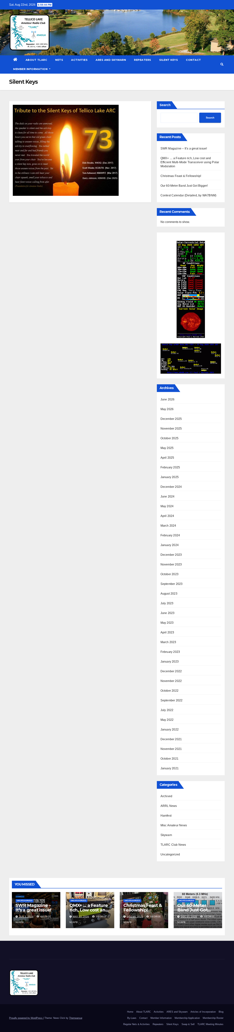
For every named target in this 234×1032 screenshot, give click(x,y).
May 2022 (167, 719)
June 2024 (168, 496)
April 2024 (167, 515)
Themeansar (75, 1018)
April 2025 (167, 457)
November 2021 (171, 748)
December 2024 (171, 486)
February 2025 (170, 467)
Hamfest (166, 815)
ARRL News (169, 805)
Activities (79, 60)
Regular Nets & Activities (136, 1024)
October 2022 (169, 690)
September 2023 (172, 583)
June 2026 (168, 399)
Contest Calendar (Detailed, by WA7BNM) (188, 195)
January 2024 (170, 545)
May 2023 (167, 622)
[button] (221, 64)
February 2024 (170, 535)
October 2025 (169, 438)
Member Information (30, 69)
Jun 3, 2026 (26, 916)
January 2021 (170, 768)
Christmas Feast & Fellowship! (181, 175)
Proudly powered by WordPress (26, 1018)
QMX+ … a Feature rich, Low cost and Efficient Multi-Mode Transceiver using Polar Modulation (190, 162)
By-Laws (131, 1018)
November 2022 (171, 681)
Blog (221, 1011)
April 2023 (167, 632)
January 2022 (170, 729)
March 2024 (168, 525)
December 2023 (171, 554)
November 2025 (171, 428)
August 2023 (169, 593)
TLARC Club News (173, 844)
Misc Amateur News (174, 825)
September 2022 (172, 700)
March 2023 (168, 642)
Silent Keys (168, 60)
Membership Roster (213, 1018)
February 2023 (170, 651)
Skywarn (166, 835)
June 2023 (168, 613)
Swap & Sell (188, 1024)
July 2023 (167, 603)
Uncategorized (170, 854)
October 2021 (169, 758)
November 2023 (171, 564)
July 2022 (167, 710)
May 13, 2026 (81, 916)
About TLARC (36, 60)
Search (165, 105)
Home (130, 1011)
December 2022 (171, 671)
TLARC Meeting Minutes (210, 1024)
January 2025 (170, 477)
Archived (166, 796)
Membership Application (187, 1018)
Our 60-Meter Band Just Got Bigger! (184, 185)
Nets (59, 60)
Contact (193, 60)
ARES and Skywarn (111, 60)
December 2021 (171, 739)
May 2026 (167, 409)
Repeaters (142, 60)
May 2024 (167, 506)
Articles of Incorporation (203, 1011)
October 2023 (169, 574)
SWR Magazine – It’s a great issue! (184, 148)
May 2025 (167, 448)
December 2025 (171, 418)
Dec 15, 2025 (135, 916)
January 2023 (170, 661)
